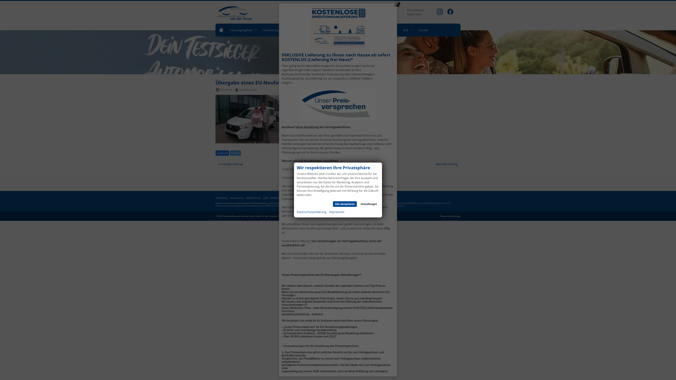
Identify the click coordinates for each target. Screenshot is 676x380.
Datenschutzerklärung (311, 212)
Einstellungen (369, 204)
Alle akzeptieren (345, 204)
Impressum (336, 212)
